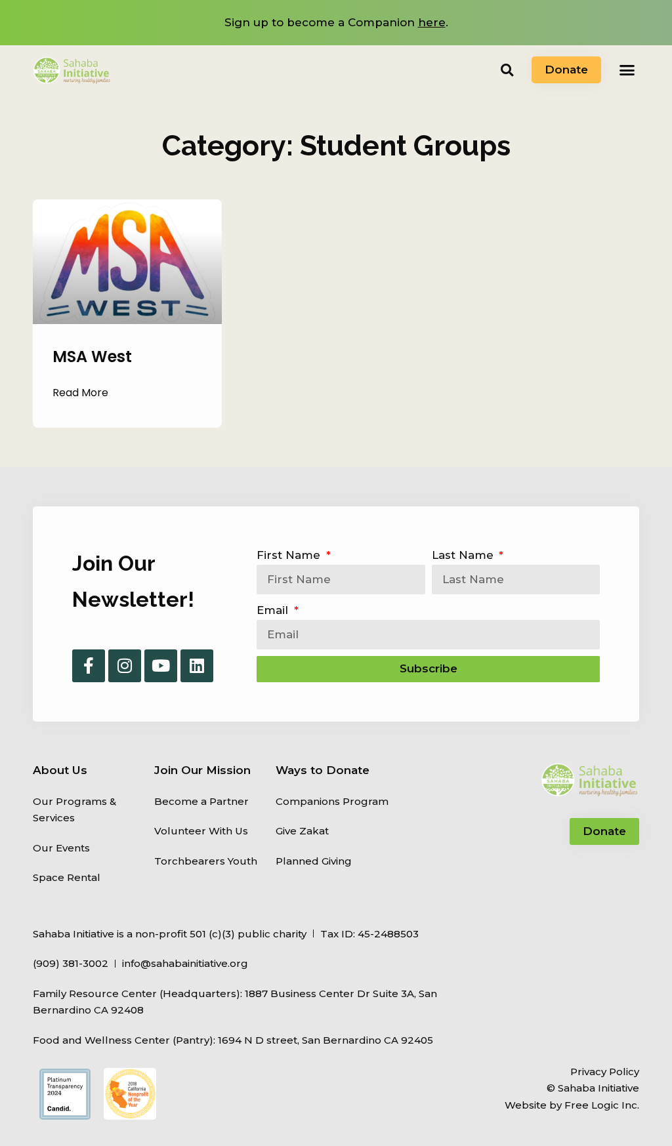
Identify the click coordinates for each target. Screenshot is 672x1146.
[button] (506, 69)
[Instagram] (124, 665)
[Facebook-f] (88, 665)
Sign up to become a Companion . (336, 22)
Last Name (464, 555)
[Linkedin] (196, 665)
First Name (290, 555)
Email (274, 610)
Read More (80, 392)
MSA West (92, 356)
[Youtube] (160, 665)
